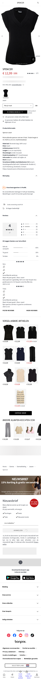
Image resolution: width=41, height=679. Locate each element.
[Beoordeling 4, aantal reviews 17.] (31, 73)
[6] (26, 63)
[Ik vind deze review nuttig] (4, 267)
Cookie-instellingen (10, 655)
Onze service (6, 595)
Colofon (22, 655)
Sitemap (21, 652)
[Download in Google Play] (13, 578)
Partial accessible (29, 648)
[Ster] (16, 262)
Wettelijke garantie (31, 659)
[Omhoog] (20, 562)
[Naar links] (2, 36)
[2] (17, 63)
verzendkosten (17, 85)
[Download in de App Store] (28, 578)
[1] (15, 63)
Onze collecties (7, 603)
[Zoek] (38, 3)
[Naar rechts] (39, 36)
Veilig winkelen (7, 619)
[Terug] (3, 3)
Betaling (5, 587)
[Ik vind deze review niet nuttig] (4, 270)
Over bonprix (6, 611)
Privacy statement (9, 652)
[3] (19, 63)
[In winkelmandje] (33, 59)
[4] (22, 63)
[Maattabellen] (36, 106)
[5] (24, 63)
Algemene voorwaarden (11, 648)
